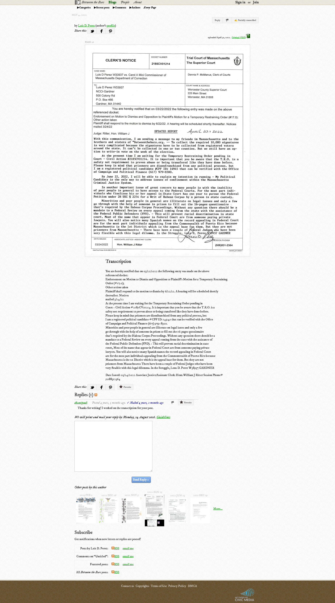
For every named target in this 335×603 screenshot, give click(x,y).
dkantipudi (80, 403)
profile (111, 26)
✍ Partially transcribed (245, 20)
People (125, 2)
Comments (120, 7)
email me (128, 548)
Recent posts (103, 7)
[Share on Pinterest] (110, 31)
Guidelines (163, 417)
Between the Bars (93, 2)
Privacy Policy (177, 586)
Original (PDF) (239, 37)
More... (218, 509)
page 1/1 (89, 42)
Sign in (240, 2)
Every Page (150, 7)
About (138, 2)
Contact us (127, 586)
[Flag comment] (172, 403)
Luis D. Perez (86, 26)
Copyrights (142, 586)
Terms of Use (159, 586)
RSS (116, 548)
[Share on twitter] (92, 31)
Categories (85, 7)
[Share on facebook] (101, 31)
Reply (217, 20)
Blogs (112, 2)
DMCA (192, 586)
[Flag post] (227, 20)
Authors (136, 7)
